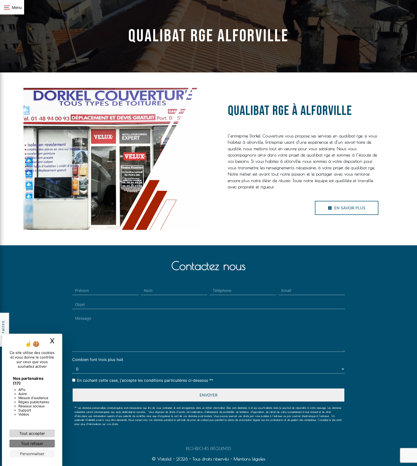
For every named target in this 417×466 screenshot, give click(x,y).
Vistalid (164, 458)
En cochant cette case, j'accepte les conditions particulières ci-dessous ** (145, 380)
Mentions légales (248, 458)
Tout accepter (32, 433)
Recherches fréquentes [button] (208, 448)
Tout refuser (32, 443)
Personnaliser (32, 453)
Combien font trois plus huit (97, 359)
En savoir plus (349, 207)
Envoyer (208, 395)
